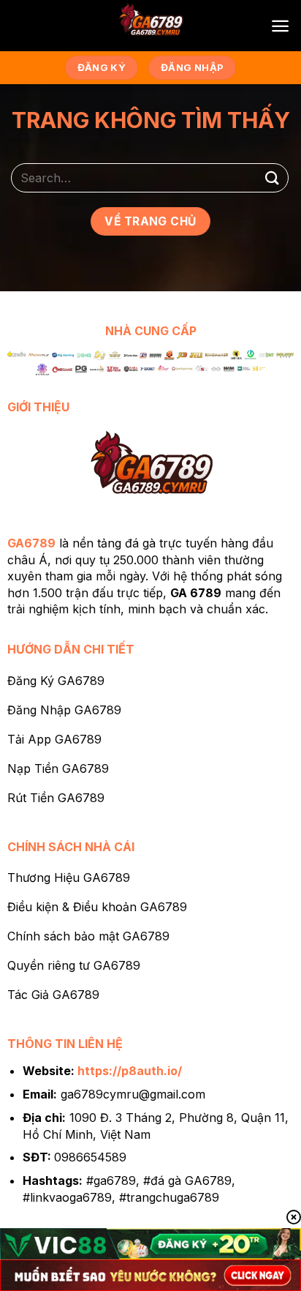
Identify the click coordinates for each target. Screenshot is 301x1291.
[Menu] (280, 26)
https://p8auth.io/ (129, 1070)
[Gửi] (272, 177)
